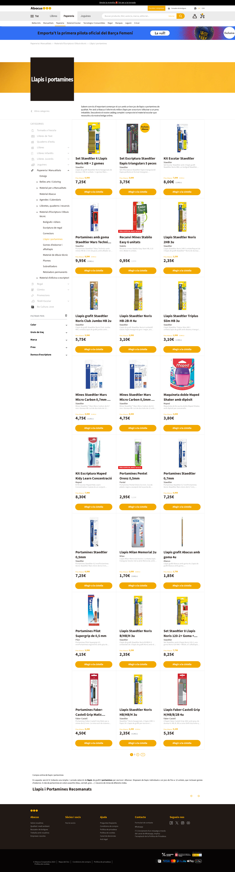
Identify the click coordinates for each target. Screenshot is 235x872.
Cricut (136, 23)
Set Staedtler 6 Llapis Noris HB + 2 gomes (91, 161)
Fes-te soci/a (70, 823)
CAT (199, 8)
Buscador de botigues (39, 829)
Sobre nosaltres (36, 823)
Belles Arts (36, 23)
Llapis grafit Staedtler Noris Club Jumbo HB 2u (93, 318)
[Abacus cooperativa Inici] (41, 9)
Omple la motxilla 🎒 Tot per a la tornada (117, 2)
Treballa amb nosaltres (39, 832)
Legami (128, 23)
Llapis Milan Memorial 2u (138, 552)
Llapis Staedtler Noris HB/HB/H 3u (136, 712)
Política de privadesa (108, 829)
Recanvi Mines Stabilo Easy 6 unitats (136, 240)
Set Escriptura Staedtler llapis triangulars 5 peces (138, 161)
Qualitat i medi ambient (40, 826)
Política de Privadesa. (157, 836)
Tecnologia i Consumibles (94, 23)
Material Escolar (74, 23)
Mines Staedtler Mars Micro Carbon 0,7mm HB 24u (93, 399)
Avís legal (104, 839)
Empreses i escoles (38, 836)
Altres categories (42, 111)
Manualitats (48, 23)
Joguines (86, 16)
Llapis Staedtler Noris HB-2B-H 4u (136, 318)
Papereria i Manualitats (41, 43)
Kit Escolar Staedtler (179, 158)
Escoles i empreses (156, 8)
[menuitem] (53, 176)
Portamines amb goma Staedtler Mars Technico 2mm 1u (93, 242)
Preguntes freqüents (108, 823)
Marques (119, 23)
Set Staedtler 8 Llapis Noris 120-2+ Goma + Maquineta (179, 636)
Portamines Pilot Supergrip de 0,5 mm (90, 633)
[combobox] (131, 16)
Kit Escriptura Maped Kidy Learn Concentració (93, 476)
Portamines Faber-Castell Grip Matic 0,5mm (89, 714)
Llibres (53, 16)
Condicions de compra (109, 826)
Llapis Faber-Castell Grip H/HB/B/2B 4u (182, 712)
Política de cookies (107, 832)
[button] (195, 16)
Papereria (69, 16)
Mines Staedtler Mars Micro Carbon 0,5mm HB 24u (138, 399)
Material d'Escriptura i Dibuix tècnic (70, 43)
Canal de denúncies (108, 836)
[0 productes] (202, 17)
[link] (51, 130)
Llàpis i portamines (98, 43)
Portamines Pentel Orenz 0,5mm (133, 476)
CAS (203, 8)
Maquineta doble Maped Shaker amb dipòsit (181, 397)
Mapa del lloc (64, 862)
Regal (110, 23)
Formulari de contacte (144, 822)
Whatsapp (139, 826)
